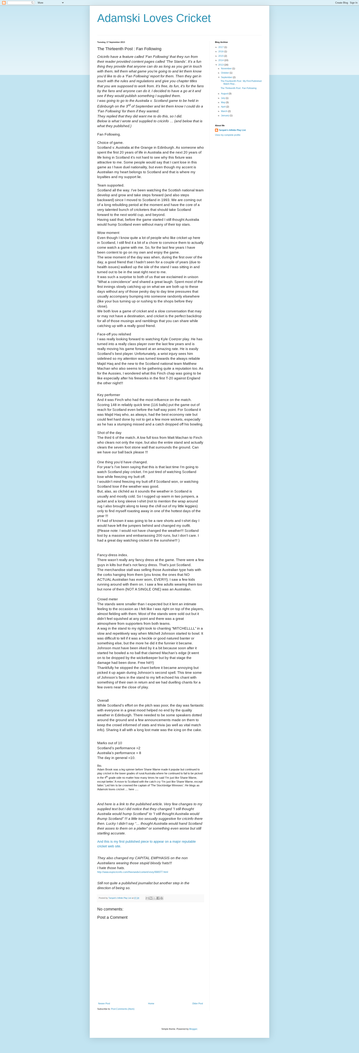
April (223, 106)
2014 (221, 60)
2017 (221, 47)
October (225, 73)
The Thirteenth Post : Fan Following (239, 88)
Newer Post (104, 1003)
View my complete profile (227, 135)
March (224, 111)
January (225, 115)
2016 (221, 51)
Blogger (193, 1029)
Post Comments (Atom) (122, 1009)
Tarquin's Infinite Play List (232, 130)
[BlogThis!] (151, 898)
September (227, 77)
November (226, 68)
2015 (221, 56)
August (225, 93)
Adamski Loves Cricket (154, 18)
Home (151, 1003)
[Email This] (147, 898)
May (223, 102)
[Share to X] (154, 898)
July (223, 98)
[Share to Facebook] (158, 898)
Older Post (197, 1003)
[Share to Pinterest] (161, 898)
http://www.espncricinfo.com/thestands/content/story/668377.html (132, 872)
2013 (221, 64)
